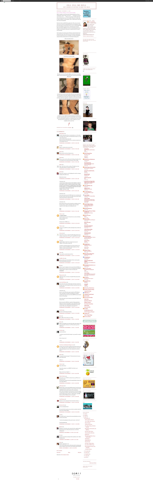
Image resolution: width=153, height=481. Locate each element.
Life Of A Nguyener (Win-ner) (89, 311)
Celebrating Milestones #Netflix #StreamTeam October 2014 (88, 205)
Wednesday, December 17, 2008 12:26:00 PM (69, 307)
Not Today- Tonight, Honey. (89, 443)
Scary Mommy (61, 399)
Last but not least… (87, 258)
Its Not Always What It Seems (89, 287)
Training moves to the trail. (88, 189)
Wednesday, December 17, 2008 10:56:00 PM (69, 411)
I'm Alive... (86, 241)
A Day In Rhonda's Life (88, 185)
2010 (85, 413)
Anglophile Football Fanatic (89, 294)
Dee (60, 435)
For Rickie (86, 308)
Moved (85, 216)
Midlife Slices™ (87, 292)
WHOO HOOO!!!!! (88, 440)
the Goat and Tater (87, 316)
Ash (60, 414)
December (87, 418)
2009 (85, 415)
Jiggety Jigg (86, 299)
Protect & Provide (87, 215)
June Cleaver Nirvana (88, 300)
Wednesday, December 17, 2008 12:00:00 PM (69, 279)
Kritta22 (60, 426)
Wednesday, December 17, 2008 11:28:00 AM (69, 262)
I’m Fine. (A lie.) (86, 175)
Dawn (60, 321)
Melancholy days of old (87, 230)
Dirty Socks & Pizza (87, 268)
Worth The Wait (87, 441)
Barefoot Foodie (87, 174)
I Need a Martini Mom (88, 153)
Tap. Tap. (85, 171)
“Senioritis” (86, 285)
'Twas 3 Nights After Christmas (90, 421)
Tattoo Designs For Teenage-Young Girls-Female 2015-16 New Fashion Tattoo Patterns (89, 200)
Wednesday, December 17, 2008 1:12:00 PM (69, 319)
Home (69, 452)
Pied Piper (85, 281)
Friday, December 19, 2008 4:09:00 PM (68, 447)
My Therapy (86, 277)
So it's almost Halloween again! (88, 192)
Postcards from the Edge (88, 297)
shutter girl (61, 233)
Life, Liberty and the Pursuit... (89, 170)
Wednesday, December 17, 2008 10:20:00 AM (69, 230)
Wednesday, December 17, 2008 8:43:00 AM (69, 154)
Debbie (60, 164)
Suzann (60, 157)
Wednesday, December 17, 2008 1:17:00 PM (69, 327)
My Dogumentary (87, 257)
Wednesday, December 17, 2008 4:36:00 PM (69, 396)
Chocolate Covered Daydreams (89, 159)
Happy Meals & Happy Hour (89, 253)
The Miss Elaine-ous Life (88, 310)
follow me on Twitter (93, 462)
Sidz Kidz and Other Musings (89, 289)
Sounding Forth (87, 244)
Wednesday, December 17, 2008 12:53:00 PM (69, 313)
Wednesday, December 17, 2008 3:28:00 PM (69, 383)
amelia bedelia (86, 295)
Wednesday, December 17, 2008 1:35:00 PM (69, 342)
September (87, 454)
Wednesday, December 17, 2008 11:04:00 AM (69, 237)
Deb (60, 265)
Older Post (79, 452)
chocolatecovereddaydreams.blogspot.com (66, 344)
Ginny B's (86, 156)
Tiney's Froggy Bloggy (88, 315)
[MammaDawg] (87, 409)
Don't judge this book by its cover (89, 265)
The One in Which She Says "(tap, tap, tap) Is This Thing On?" (89, 238)
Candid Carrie (86, 313)
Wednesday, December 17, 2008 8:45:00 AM (69, 161)
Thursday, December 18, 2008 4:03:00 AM (68, 432)
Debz (60, 240)
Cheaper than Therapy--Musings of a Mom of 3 (89, 211)
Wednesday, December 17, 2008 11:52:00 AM (69, 272)
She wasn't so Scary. (87, 154)
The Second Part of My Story (89, 432)
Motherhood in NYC (87, 177)
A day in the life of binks (88, 229)
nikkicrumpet (61, 385)
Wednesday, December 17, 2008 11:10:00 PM (69, 424)
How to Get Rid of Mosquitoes (88, 168)
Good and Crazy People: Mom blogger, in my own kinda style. (89, 182)
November (87, 451)
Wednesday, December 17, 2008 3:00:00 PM (69, 373)
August (86, 455)
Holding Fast (87, 434)
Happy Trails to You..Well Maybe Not (89, 262)
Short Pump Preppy (87, 162)
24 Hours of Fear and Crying (88, 212)
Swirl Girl (61, 310)
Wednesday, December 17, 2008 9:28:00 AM (69, 190)
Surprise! (85, 223)
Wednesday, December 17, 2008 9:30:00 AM (69, 199)
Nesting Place (86, 148)
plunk (77, 479)
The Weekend (87, 438)
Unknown (61, 213)
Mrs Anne (61, 330)
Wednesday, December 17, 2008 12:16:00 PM (69, 287)
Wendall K (86, 284)
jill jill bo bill (76, 5)
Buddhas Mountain (87, 302)
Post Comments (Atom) (65, 454)
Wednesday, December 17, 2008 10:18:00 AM (69, 223)
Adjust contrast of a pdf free (88, 183)
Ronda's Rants (61, 133)
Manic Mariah (86, 240)
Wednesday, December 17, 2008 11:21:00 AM (69, 255)
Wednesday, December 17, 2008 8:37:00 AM (69, 148)
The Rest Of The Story (88, 424)
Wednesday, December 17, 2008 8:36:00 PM (69, 402)
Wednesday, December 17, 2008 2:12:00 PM (69, 351)
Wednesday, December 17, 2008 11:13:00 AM (69, 249)
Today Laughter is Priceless (89, 419)
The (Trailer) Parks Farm (88, 303)
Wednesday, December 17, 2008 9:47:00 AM (69, 211)
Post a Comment (59, 450)
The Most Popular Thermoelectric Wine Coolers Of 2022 (89, 164)
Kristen (60, 151)
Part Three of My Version (89, 431)
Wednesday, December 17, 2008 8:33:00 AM (69, 143)
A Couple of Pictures (88, 449)
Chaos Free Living (87, 232)
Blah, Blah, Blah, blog (88, 208)
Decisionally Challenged (88, 225)
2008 (85, 416)
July (86, 457)
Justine (60, 354)
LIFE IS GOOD (87, 198)
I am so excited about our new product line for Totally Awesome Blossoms (89, 274)
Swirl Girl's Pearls (87, 236)
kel (59, 145)
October (86, 452)
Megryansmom (61, 275)
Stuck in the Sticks (87, 307)
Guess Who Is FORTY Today (89, 444)
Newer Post (58, 452)
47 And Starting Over (88, 191)
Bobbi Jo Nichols (62, 376)
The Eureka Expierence (87, 226)
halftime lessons (87, 188)
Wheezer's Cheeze (87, 250)
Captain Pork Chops (87, 291)
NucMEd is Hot (61, 258)
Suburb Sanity (86, 305)
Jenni (60, 315)
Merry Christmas (87, 422)
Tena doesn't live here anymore (88, 278)
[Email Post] (72, 127)
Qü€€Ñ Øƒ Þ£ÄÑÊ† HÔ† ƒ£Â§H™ (88, 261)
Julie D (60, 171)
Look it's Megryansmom (88, 203)
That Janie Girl (61, 405)
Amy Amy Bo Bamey (62, 282)
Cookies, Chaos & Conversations (89, 167)
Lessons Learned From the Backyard (89, 219)
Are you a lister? (86, 160)
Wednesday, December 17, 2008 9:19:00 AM (69, 178)
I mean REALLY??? (87, 233)
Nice (85, 178)
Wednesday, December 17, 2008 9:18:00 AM (69, 169)
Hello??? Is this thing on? (88, 251)
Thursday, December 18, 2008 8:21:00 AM (68, 439)
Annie (60, 252)
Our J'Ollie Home (87, 280)
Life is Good (86, 247)
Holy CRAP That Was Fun (88, 254)
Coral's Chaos (86, 273)
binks (60, 442)
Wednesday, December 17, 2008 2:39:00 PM (69, 361)
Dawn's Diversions (87, 222)
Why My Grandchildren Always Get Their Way (90, 436)
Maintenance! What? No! (88, 245)
